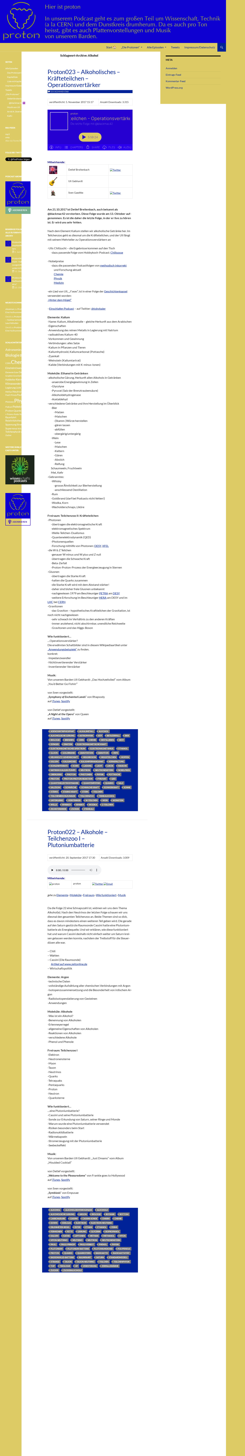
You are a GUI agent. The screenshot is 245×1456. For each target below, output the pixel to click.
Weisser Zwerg (27, 432)
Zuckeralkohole (72, 1270)
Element (29, 368)
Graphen (9, 376)
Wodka (93, 804)
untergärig (57, 800)
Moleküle (75, 895)
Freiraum (88, 895)
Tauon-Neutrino (85, 1261)
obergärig (56, 774)
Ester (77, 1227)
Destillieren (107, 740)
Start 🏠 (111, 47)
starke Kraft (70, 791)
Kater (66, 1236)
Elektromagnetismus (101, 748)
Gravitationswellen (21, 376)
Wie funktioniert (106, 895)
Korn (75, 766)
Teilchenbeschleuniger (63, 796)
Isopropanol (112, 1231)
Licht (99, 766)
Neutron (85, 770)
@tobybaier (98, 308)
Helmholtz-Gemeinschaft (64, 757)
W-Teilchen (91, 800)
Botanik (110, 1214)
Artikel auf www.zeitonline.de (69, 964)
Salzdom (55, 787)
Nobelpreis (124, 770)
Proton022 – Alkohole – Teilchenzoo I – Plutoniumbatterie (78, 838)
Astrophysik (86, 735)
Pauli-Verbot (87, 1244)
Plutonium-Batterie (78, 1249)
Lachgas (24, 384)
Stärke (54, 791)
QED (113, 779)
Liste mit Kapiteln (15, 81)
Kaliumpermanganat (92, 761)
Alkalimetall (86, 731)
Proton (55, 779)
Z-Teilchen (107, 804)
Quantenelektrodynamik (64, 783)
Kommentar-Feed (175, 81)
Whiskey (66, 804)
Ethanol (123, 748)
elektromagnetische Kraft (92, 744)
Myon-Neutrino (59, 1240)
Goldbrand (69, 753)
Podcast (8, 407)
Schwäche (70, 787)
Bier (127, 735)
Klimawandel (13, 383)
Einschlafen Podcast (61, 308)
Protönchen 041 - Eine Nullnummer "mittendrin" (22, 281)
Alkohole (102, 1210)
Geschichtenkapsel (115, 291)
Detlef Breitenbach (16, 98)
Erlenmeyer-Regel (60, 1227)
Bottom (124, 1214)
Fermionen (56, 1231)
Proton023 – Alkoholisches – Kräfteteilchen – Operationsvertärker (84, 78)
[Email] (108, 883)
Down (54, 1223)
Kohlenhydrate (59, 766)
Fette (70, 1231)
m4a (7, 137)
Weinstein (118, 800)
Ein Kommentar (60, 91)
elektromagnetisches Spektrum (68, 748)
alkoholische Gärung (62, 735)
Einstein (68, 744)
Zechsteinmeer (58, 809)
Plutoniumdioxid (103, 1249)
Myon (122, 1236)
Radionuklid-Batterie (62, 1257)
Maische (122, 766)
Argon (83, 1214)
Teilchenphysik (122, 1261)
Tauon (68, 1261)
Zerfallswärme (110, 1266)
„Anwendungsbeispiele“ (62, 649)
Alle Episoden (155, 47)
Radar (16, 414)
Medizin (59, 282)
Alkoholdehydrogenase (78, 1210)
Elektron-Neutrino (101, 1223)
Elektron (81, 1223)
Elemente (62, 895)
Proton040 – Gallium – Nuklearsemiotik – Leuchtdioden (19, 319)
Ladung (87, 766)
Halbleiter (10, 379)
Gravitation (86, 753)
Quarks (109, 783)
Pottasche (114, 774)
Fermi (114, 1227)
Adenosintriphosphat (62, 731)
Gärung (82, 1231)
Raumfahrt (85, 1257)
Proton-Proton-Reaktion (78, 779)
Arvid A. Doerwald (15, 111)
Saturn (100, 1257)
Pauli (53, 1244)
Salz (120, 783)
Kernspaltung (116, 761)
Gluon (54, 753)
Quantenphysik (91, 783)
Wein (105, 800)
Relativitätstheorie (15, 420)
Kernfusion (22, 379)
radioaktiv (102, 1253)
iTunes (56, 701)
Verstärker (74, 800)
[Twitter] (115, 169)
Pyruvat (101, 779)
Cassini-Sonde (90, 1218)
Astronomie (13, 350)
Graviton (103, 753)
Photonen (86, 774)
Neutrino (77, 1240)
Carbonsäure (58, 1218)
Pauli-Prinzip (68, 1244)
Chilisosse (116, 252)
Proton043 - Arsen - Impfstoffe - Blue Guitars (22, 245)
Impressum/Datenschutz (199, 47)
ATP (100, 735)
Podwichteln (20, 406)
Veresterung (90, 1266)
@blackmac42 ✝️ (17, 103)
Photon (71, 774)
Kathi (9, 115)
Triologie (65, 1266)
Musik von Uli (13, 107)
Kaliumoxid (69, 761)
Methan (94, 1236)
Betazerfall (113, 735)
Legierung (10, 387)
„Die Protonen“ (130, 47)
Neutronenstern (104, 770)
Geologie (24, 372)
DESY (121, 740)
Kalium (54, 761)
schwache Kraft (90, 787)
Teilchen (97, 791)
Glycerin (95, 1231)
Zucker (75, 809)
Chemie (58, 274)
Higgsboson (89, 757)
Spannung (10, 424)
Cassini (73, 1218)
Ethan (88, 1227)
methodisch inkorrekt (113, 265)
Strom (20, 424)
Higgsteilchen (108, 757)
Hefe (115, 753)
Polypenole (124, 1249)
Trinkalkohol (106, 796)
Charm (105, 1218)
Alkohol (104, 731)
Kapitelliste (12, 77)
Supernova (11, 428)
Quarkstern (84, 1253)
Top (53, 1266)
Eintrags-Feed (173, 74)
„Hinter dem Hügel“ (60, 300)
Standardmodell (118, 1257)
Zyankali (89, 809)
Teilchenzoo (87, 796)
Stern (85, 791)
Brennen (69, 740)
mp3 (7, 134)
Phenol (103, 1244)
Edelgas (66, 1223)
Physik (58, 278)
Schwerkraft (111, 787)
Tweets (175, 47)
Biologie (55, 740)
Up (76, 1266)
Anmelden (171, 68)
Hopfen (125, 757)
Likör (110, 766)
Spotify (65, 701)
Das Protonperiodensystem (20, 72)
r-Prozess (9, 414)
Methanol (108, 1236)
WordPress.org (174, 87)
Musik (122, 895)
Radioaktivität (121, 1253)
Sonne (127, 787)
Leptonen (80, 1236)
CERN (81, 740)
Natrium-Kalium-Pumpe (63, 770)
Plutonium (56, 1249)
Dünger (55, 744)
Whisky (80, 804)
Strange (55, 1261)
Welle (54, 804)
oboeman (9, 309)
